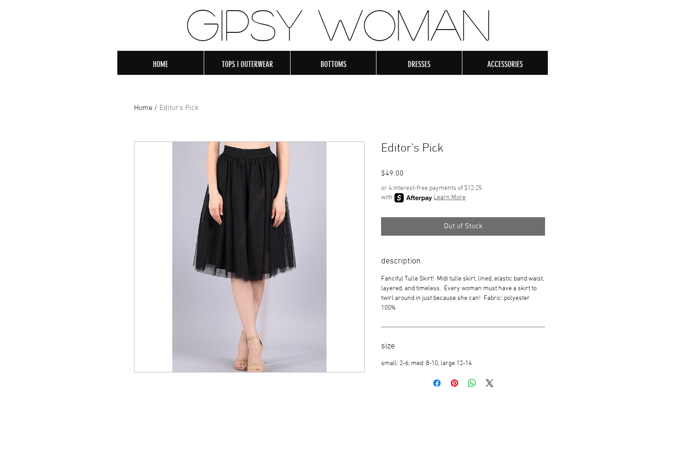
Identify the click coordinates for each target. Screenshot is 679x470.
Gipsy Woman (338, 23)
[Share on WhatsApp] (472, 383)
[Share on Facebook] (437, 383)
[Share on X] (489, 383)
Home (143, 108)
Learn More (450, 197)
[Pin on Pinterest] (454, 383)
